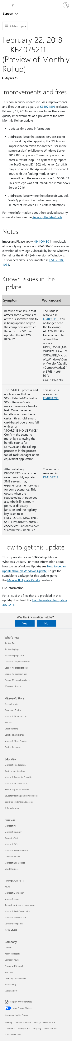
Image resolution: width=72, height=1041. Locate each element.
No (46, 623)
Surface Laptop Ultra (14, 655)
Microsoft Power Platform (16, 850)
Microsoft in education (15, 764)
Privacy (37, 1022)
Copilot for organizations (16, 667)
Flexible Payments (13, 747)
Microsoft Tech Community (17, 911)
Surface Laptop (11, 649)
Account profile (12, 703)
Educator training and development (21, 795)
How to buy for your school (17, 789)
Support (8, 13)
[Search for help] (13, 5)
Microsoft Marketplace (15, 917)
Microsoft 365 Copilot (15, 862)
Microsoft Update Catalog (24, 580)
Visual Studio (11, 929)
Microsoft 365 (11, 844)
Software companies (14, 923)
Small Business (11, 868)
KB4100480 (41, 241)
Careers (8, 947)
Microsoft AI (10, 825)
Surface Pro (10, 643)
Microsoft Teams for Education (19, 777)
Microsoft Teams (12, 856)
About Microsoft (12, 953)
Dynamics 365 (11, 838)
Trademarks (10, 1028)
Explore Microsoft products (17, 680)
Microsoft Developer (14, 892)
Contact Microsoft (23, 1022)
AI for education (12, 808)
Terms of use (49, 1022)
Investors (9, 972)
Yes (24, 623)
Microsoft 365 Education (16, 783)
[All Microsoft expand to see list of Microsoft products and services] (4, 5)
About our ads (50, 1028)
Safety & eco (24, 1028)
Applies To (11, 78)
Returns (8, 722)
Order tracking (11, 728)
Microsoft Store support (16, 716)
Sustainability (11, 990)
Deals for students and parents (19, 801)
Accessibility (10, 984)
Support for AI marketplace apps (20, 905)
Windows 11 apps (13, 686)
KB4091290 (51, 398)
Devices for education (15, 771)
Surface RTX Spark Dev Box (17, 661)
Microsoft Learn (12, 898)
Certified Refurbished (14, 734)
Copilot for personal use (16, 673)
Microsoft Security (13, 831)
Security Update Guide (47, 217)
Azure (7, 886)
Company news (12, 959)
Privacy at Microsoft (14, 966)
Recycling (36, 1028)
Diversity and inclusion (15, 978)
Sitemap (8, 1022)
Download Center (13, 710)
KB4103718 (51, 477)
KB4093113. (51, 319)
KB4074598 (47, 106)
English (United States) (21, 1001)
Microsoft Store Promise (16, 740)
